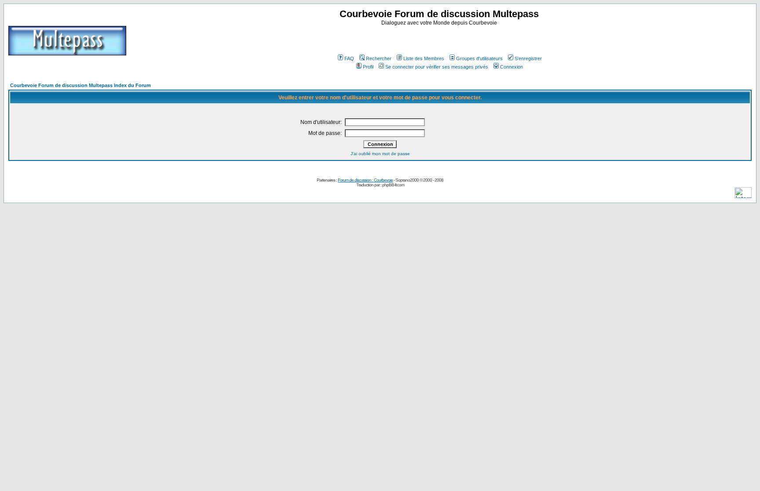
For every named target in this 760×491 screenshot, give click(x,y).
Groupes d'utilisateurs (479, 58)
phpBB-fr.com (393, 184)
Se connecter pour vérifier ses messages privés (436, 66)
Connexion (511, 66)
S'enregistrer (528, 58)
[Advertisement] (440, 39)
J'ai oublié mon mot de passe (380, 153)
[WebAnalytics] (743, 196)
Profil (368, 66)
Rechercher (378, 58)
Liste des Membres (423, 58)
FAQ (349, 58)
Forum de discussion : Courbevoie (365, 180)
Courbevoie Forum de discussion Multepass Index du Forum (80, 85)
